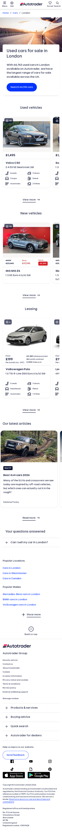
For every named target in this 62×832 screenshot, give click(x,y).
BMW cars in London (15, 599)
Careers (6, 672)
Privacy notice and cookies (15, 680)
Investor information (12, 676)
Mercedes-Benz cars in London (21, 594)
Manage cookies (11, 699)
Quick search (19, 726)
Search (57, 6)
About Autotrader (11, 668)
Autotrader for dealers (26, 735)
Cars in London (12, 568)
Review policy (9, 688)
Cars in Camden (12, 578)
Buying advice (20, 717)
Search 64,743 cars (22, 87)
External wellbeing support (15, 692)
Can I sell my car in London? (29, 542)
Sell (12, 6)
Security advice (10, 660)
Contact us (8, 664)
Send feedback (16, 755)
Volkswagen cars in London (19, 605)
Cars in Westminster (15, 573)
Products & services (24, 707)
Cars (15, 13)
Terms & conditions (11, 684)
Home (6, 13)
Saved (50, 6)
